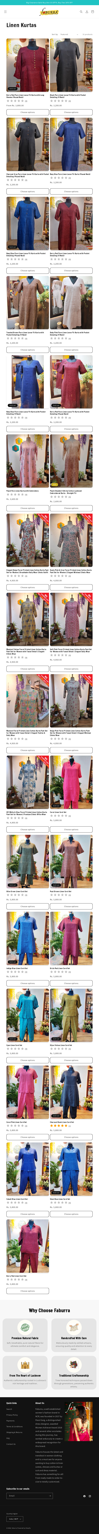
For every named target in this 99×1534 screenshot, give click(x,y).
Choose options (28, 112)
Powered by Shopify (24, 1528)
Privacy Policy (12, 1415)
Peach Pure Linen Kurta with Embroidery (22, 491)
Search (9, 1409)
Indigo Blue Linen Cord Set (17, 968)
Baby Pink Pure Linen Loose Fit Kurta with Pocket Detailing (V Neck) (69, 333)
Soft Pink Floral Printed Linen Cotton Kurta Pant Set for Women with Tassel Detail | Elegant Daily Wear (71, 650)
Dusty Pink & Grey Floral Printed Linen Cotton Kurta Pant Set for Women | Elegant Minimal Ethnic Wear (71, 571)
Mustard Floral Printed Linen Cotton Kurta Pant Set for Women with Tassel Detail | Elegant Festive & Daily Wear (27, 733)
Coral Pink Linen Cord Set (16, 1122)
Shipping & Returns (14, 1432)
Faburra (14, 1528)
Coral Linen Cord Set (58, 812)
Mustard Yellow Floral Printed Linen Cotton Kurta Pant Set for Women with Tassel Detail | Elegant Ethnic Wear (26, 651)
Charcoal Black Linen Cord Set (62, 1122)
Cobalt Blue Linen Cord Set (17, 1199)
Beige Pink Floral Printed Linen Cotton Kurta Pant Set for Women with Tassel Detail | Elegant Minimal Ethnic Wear (70, 733)
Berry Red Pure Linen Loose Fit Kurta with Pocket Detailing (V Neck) (69, 254)
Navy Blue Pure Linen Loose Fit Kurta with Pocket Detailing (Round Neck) (26, 254)
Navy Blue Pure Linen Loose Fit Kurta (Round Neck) (70, 174)
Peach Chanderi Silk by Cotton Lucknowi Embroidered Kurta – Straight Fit (66, 492)
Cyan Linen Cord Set (14, 1045)
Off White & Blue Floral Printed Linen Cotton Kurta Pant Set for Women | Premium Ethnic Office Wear (26, 813)
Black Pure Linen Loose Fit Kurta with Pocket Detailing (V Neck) (68, 96)
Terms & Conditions (14, 1426)
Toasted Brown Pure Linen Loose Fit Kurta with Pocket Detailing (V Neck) (25, 333)
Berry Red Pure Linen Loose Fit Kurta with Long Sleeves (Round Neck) (25, 96)
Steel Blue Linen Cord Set (60, 1199)
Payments (10, 1421)
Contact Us (11, 1444)
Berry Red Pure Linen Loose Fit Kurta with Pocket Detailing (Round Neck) (69, 413)
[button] (5, 12)
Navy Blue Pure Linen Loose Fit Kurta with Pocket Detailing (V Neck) (26, 413)
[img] (59, 1126)
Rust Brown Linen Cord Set (60, 891)
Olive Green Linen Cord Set (16, 891)
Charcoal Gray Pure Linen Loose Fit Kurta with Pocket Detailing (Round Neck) (27, 175)
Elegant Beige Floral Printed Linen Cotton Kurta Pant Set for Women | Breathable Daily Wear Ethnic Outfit (27, 571)
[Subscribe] (50, 1496)
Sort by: (55, 34)
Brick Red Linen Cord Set (60, 968)
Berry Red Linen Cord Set (16, 1276)
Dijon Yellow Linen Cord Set (61, 1045)
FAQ (8, 1438)
